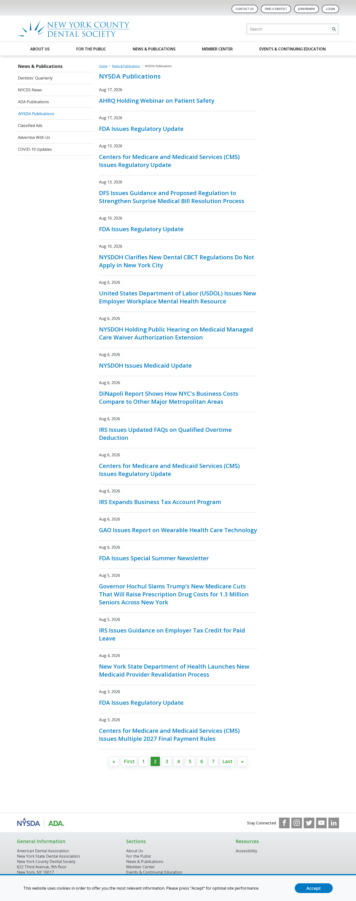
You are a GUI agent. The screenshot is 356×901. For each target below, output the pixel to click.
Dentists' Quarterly (35, 78)
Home (103, 66)
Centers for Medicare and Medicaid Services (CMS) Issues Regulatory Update (169, 161)
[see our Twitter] (309, 823)
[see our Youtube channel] (321, 823)
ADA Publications (33, 101)
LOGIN (330, 9)
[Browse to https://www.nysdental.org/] (41, 823)
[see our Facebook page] (284, 823)
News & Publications (154, 49)
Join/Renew (306, 9)
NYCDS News (30, 90)
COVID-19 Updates (35, 149)
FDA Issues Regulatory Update (141, 129)
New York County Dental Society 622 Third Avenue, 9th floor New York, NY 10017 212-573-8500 (46, 869)
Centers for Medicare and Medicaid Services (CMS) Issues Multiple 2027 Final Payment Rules (169, 735)
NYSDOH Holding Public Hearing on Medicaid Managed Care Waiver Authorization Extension (176, 333)
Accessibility (246, 851)
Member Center (217, 49)
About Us (40, 49)
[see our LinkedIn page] (333, 823)
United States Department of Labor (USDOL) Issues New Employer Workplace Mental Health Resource (177, 297)
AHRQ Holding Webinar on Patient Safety (156, 100)
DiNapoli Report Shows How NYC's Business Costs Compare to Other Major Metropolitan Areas (168, 397)
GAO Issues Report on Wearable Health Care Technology (178, 530)
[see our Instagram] (296, 823)
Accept (313, 888)
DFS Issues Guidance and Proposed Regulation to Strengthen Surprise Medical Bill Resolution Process (171, 197)
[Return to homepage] (79, 29)
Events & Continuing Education (292, 49)
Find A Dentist (276, 9)
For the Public (91, 49)
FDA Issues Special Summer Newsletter (154, 558)
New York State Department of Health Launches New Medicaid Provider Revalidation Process (174, 670)
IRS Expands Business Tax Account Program (160, 502)
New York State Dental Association (48, 856)
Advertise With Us (34, 137)
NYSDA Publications (36, 113)
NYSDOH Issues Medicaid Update (145, 365)
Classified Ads (30, 125)
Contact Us (245, 9)
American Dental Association (43, 851)
